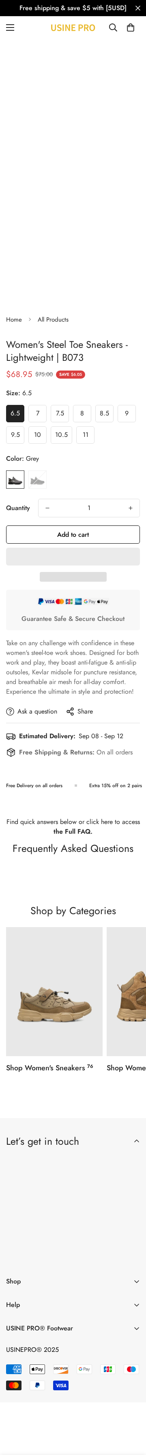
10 (40, 437)
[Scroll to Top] (131, 1412)
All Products (53, 319)
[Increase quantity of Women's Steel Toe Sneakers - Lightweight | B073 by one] (131, 508)
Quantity (18, 508)
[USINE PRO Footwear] (73, 27)
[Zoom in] (119, 148)
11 (88, 437)
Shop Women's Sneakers (49, 1068)
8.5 (107, 415)
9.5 (17, 437)
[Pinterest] (16, 1257)
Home (14, 319)
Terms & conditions (88, 1235)
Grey (15, 479)
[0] (130, 27)
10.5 (63, 437)
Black (37, 479)
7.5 (62, 415)
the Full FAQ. (73, 831)
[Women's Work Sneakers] (54, 992)
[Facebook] (39, 1257)
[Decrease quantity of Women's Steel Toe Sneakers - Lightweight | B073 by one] (47, 508)
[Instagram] (63, 1257)
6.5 (17, 415)
